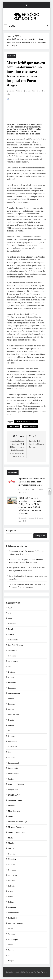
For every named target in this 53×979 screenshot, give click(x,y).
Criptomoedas (13, 661)
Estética (11, 709)
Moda (10, 838)
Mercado (11, 816)
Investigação (13, 768)
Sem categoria (13, 939)
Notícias (11, 56)
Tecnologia (12, 950)
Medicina (12, 806)
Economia (12, 683)
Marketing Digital (15, 800)
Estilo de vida (13, 715)
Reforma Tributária (15, 923)
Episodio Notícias (15, 91)
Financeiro (12, 741)
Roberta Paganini (30, 426)
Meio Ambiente (14, 811)
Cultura (11, 666)
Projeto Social (13, 913)
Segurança (12, 934)
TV (9, 955)
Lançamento (13, 790)
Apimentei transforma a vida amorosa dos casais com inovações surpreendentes (32, 481)
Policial (11, 897)
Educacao (12, 688)
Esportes (11, 704)
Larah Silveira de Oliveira (26, 421)
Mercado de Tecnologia (17, 822)
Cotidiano (12, 656)
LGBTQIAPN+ (14, 795)
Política (11, 902)
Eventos (11, 725)
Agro (10, 608)
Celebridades (13, 640)
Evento (11, 720)
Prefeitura (12, 907)
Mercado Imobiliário (16, 832)
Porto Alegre (13, 426)
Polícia (11, 891)
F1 (9, 731)
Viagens (11, 961)
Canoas (11, 634)
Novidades (12, 875)
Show (10, 945)
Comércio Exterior (15, 645)
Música (11, 848)
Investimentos (13, 774)
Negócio (11, 854)
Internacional (13, 763)
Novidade (12, 870)
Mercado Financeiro (16, 827)
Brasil (10, 629)
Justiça (11, 779)
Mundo (11, 843)
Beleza (11, 618)
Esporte (11, 699)
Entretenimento (14, 693)
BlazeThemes (41, 972)
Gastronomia (13, 747)
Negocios (12, 859)
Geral (10, 752)
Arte (10, 613)
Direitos (11, 677)
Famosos (11, 736)
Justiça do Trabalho (16, 784)
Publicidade (12, 918)
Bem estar (12, 624)
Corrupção (12, 650)
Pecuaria (11, 881)
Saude (10, 929)
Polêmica (11, 886)
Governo (11, 757)
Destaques (12, 672)
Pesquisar (11, 530)
